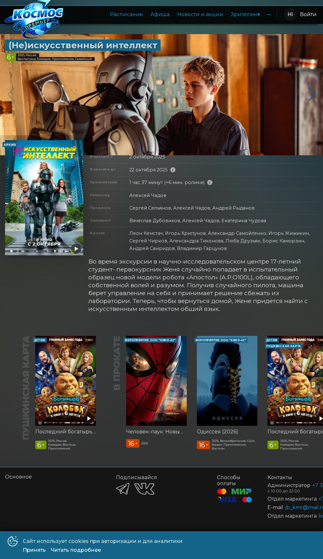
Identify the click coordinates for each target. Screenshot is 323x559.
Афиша (160, 14)
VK (144, 489)
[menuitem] (126, 14)
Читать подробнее (76, 550)
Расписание (126, 14)
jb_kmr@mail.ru (294, 507)
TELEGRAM (122, 489)
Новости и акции (200, 14)
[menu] (171, 14)
